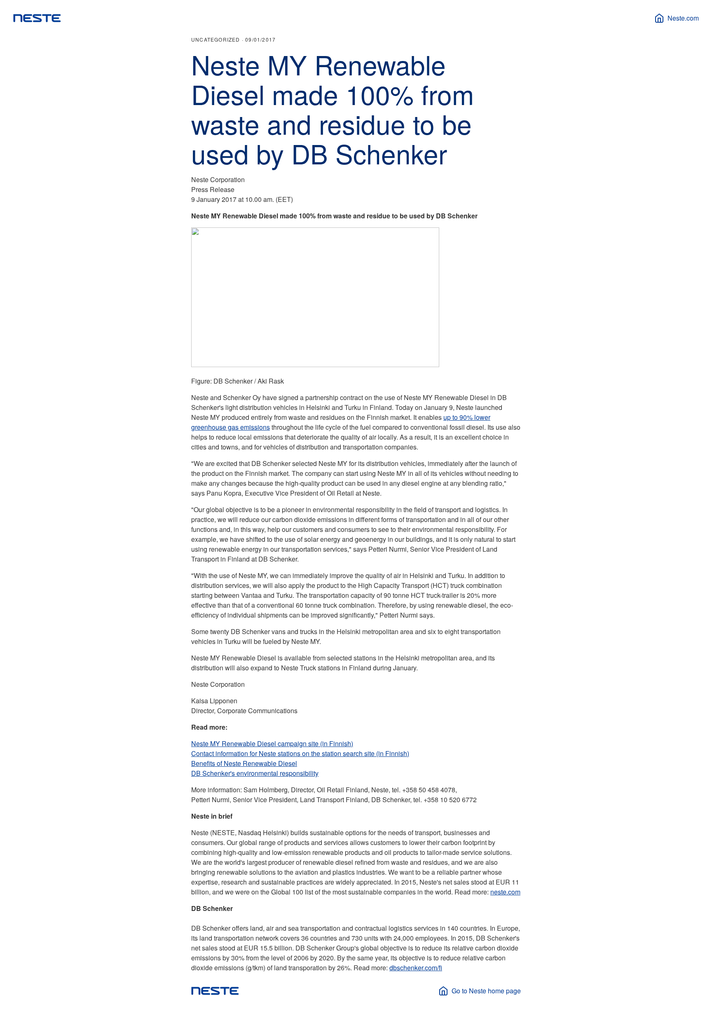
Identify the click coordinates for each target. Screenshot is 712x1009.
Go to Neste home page (486, 990)
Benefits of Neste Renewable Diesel (244, 763)
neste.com (505, 892)
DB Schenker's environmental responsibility (255, 773)
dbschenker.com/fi (415, 967)
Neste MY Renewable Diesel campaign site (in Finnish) (272, 743)
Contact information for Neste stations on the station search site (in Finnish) (300, 753)
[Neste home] (37, 18)
